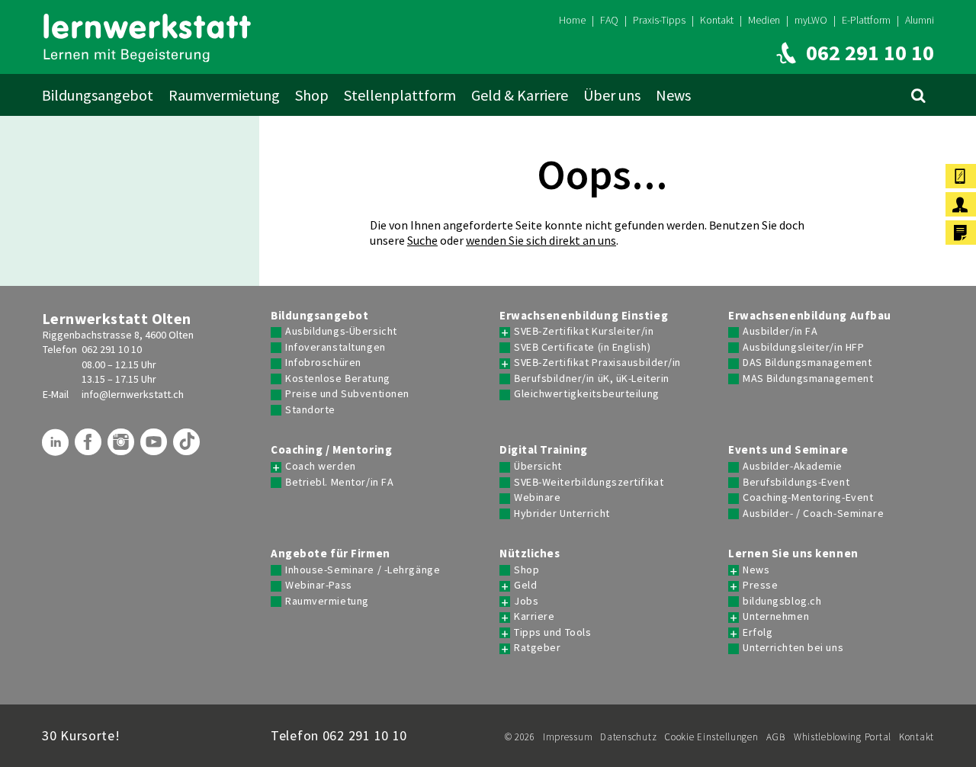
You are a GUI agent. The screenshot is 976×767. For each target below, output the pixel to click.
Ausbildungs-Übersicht (341, 331)
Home (572, 20)
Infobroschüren (323, 362)
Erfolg (757, 632)
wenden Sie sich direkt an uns (541, 240)
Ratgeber (537, 647)
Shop (312, 94)
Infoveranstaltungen (335, 347)
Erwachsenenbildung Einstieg (583, 316)
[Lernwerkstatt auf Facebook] (90, 447)
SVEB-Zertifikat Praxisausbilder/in (597, 362)
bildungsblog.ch (782, 601)
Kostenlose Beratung (337, 378)
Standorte (310, 409)
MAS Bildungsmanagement (808, 378)
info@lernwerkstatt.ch (133, 394)
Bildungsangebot (97, 94)
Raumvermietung (224, 94)
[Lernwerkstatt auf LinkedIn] (57, 447)
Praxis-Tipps (659, 20)
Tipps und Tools (552, 632)
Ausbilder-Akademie (793, 466)
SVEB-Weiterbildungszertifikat (588, 482)
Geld (525, 585)
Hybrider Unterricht (562, 513)
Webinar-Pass (318, 585)
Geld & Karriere (519, 94)
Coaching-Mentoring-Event (808, 497)
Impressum (567, 736)
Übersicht (538, 466)
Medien (764, 20)
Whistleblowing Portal (842, 736)
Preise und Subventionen (347, 393)
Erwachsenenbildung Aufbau (809, 316)
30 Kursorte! (81, 735)
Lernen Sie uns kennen (793, 553)
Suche (422, 240)
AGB (776, 736)
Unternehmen (776, 616)
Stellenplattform (400, 94)
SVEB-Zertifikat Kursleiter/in (583, 331)
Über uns (611, 94)
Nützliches (529, 553)
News (673, 94)
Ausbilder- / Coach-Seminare (813, 513)
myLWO (811, 20)
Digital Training (543, 450)
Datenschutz (628, 736)
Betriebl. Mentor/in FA (339, 482)
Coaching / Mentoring (331, 450)
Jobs (526, 601)
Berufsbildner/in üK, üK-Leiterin (591, 378)
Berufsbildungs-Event (796, 482)
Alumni (919, 20)
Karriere (534, 616)
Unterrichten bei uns (793, 647)
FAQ (609, 20)
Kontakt (717, 20)
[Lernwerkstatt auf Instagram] (123, 447)
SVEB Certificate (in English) (582, 347)
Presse (760, 585)
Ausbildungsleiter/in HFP (803, 347)
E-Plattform (866, 20)
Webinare (537, 497)
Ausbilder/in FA (780, 331)
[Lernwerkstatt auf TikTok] (188, 447)
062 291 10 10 (112, 349)
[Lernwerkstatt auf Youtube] (155, 447)
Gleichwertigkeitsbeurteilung (587, 393)
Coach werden (320, 466)
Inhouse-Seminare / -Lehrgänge (362, 569)
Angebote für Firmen (330, 553)
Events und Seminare (788, 450)
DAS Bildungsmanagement (807, 362)
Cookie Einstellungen (711, 736)
